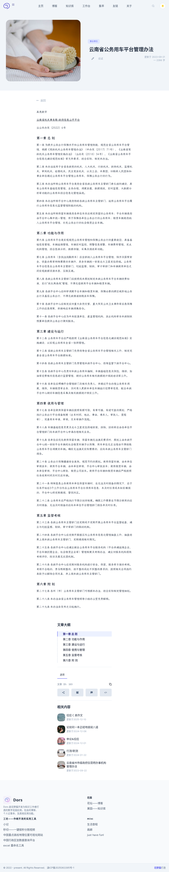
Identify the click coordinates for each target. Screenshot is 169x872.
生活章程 (92, 824)
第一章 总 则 (70, 634)
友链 (115, 6)
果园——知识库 (96, 808)
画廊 (89, 829)
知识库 (70, 6)
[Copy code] (110, 684)
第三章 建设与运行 (74, 644)
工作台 (86, 6)
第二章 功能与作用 (74, 639)
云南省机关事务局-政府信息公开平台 (58, 119)
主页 (40, 6)
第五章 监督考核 (72, 655)
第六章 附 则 (70, 660)
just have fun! (95, 835)
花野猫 (157, 867)
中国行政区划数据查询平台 (19, 840)
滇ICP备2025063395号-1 (60, 867)
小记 (6, 824)
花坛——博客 (95, 803)
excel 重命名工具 (13, 845)
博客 (54, 6)
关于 (129, 6)
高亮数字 (41, 111)
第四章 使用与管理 (74, 649)
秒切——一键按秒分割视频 (19, 829)
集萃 (101, 6)
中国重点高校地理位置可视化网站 (23, 835)
